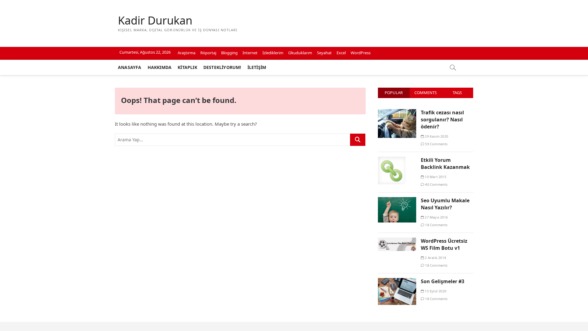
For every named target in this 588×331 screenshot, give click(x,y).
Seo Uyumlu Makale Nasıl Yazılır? (445, 204)
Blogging (229, 52)
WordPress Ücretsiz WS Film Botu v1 (444, 244)
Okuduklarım (300, 52)
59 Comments (435, 144)
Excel (341, 52)
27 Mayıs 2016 (436, 217)
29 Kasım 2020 (436, 136)
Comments (425, 92)
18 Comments (435, 225)
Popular (394, 92)
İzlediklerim (272, 52)
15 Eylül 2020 (435, 291)
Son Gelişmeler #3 (442, 281)
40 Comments (435, 184)
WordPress (361, 52)
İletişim (256, 67)
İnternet (250, 52)
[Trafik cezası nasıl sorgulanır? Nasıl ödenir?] (397, 112)
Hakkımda (160, 67)
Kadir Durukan (155, 20)
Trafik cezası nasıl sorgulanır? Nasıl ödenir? (442, 119)
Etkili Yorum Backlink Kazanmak (445, 163)
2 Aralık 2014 (435, 257)
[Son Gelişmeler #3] (397, 281)
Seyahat (324, 52)
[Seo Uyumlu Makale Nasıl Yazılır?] (397, 200)
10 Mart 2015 (435, 176)
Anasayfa (129, 67)
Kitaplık (187, 67)
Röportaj (208, 52)
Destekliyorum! (222, 67)
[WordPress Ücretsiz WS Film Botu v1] (397, 241)
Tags (457, 92)
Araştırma (186, 52)
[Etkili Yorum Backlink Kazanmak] (391, 160)
